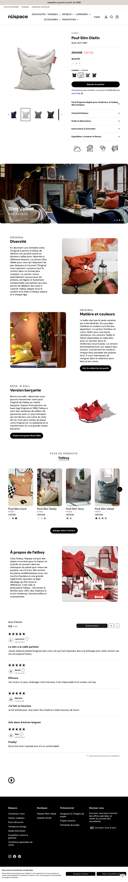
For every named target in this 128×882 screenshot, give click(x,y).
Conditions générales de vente (20, 843)
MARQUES (53, 14)
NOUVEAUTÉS (39, 14)
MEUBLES (67, 14)
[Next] (119, 489)
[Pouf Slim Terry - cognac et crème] (71, 518)
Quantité (76, 59)
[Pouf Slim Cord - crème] (10, 518)
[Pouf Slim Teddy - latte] (45, 518)
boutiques (25, 7)
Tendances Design (17, 826)
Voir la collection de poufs (95, 368)
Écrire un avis (92, 625)
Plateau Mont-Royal (46, 813)
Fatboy (75, 33)
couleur (80, 70)
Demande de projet (69, 825)
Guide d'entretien (17, 830)
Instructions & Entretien (84, 128)
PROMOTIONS (69, 19)
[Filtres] (111, 626)
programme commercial (40, 7)
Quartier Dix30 (44, 818)
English (97, 17)
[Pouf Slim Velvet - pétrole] (103, 518)
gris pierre (87, 75)
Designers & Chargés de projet (72, 815)
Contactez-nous (16, 813)
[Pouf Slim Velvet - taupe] (99, 518)
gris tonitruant (94, 75)
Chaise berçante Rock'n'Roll (26, 435)
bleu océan (74, 75)
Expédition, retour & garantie (18, 836)
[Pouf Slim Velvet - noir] (96, 518)
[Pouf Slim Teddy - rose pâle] (42, 518)
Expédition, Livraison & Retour (86, 136)
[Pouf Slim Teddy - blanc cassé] (39, 518)
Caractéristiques (80, 113)
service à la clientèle (11, 7)
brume (81, 75)
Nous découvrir (15, 822)
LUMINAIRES (82, 14)
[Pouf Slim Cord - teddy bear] (13, 518)
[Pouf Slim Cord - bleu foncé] (16, 518)
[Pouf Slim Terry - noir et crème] (67, 518)
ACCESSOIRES (51, 19)
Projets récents (67, 820)
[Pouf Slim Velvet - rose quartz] (106, 518)
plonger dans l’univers (64, 530)
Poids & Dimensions (81, 121)
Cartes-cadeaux (16, 818)
